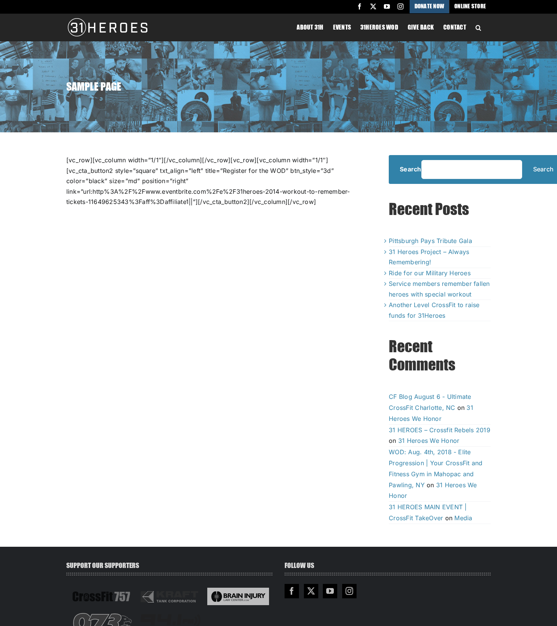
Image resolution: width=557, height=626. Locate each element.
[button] (478, 27)
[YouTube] (330, 591)
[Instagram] (349, 591)
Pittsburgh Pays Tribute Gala (430, 241)
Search (410, 169)
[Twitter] (311, 591)
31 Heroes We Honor (428, 440)
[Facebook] (292, 591)
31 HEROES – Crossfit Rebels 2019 (439, 430)
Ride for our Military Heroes (430, 273)
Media (463, 518)
